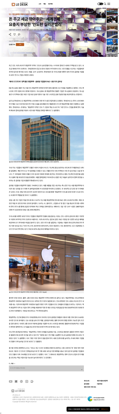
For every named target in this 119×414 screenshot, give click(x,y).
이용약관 (99, 384)
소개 (40, 4)
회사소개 (86, 381)
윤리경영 (86, 384)
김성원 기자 (12, 44)
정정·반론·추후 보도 (90, 387)
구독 (20, 44)
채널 (44, 4)
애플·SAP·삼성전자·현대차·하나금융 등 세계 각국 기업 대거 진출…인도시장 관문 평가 (35, 30)
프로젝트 (50, 4)
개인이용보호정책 (102, 381)
